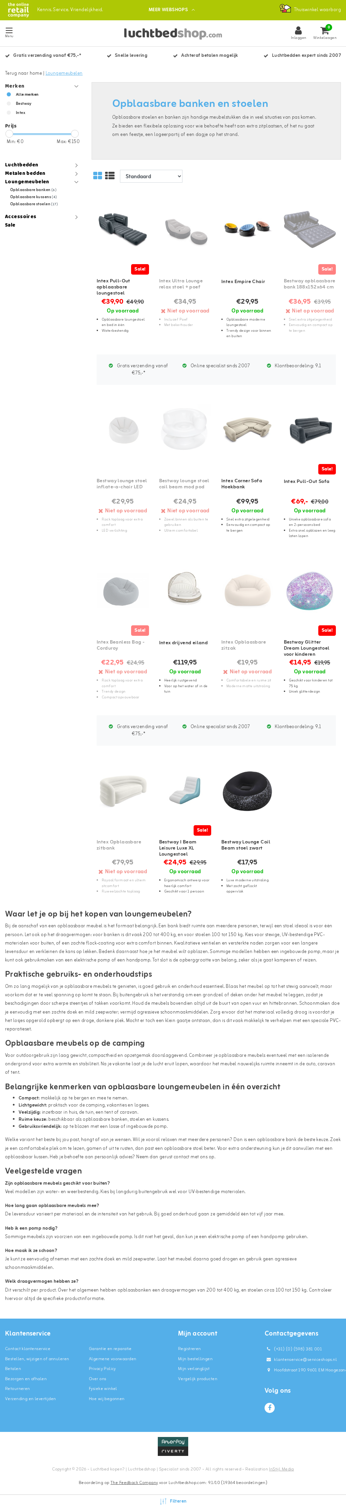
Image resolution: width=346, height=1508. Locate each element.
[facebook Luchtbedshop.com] (270, 1408)
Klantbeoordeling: (297, 366)
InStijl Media (281, 1469)
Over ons (97, 1379)
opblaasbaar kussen (26, 1157)
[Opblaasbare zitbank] (123, 790)
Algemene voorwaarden (112, 1359)
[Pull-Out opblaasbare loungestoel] (123, 230)
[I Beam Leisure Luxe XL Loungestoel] (185, 790)
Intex (20, 113)
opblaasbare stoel (183, 1149)
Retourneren (17, 1388)
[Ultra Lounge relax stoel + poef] (185, 230)
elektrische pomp (92, 960)
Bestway (24, 103)
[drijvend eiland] (185, 591)
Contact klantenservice (27, 1348)
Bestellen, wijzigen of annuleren (37, 1359)
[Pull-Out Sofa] (310, 430)
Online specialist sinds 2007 (220, 366)
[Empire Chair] (247, 230)
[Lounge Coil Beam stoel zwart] (247, 790)
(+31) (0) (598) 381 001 (297, 1349)
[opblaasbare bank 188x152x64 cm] (310, 230)
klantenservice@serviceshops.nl (305, 1359)
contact (182, 1157)
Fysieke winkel (103, 1388)
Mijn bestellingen (195, 1359)
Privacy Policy (102, 1368)
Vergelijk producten (197, 1379)
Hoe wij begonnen (107, 1398)
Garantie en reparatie (110, 1348)
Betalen (13, 1368)
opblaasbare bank (277, 1140)
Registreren (189, 1348)
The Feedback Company (134, 1482)
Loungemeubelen (64, 73)
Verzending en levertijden (30, 1398)
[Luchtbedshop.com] (18, 10)
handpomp (138, 960)
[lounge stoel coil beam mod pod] (185, 430)
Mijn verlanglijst (193, 1368)
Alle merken (27, 94)
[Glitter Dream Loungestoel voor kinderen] (310, 591)
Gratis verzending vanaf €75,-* (142, 369)
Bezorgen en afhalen (26, 1379)
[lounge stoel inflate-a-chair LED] (123, 430)
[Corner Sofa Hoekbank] (247, 430)
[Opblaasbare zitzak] (247, 591)
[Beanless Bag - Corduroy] (123, 591)
